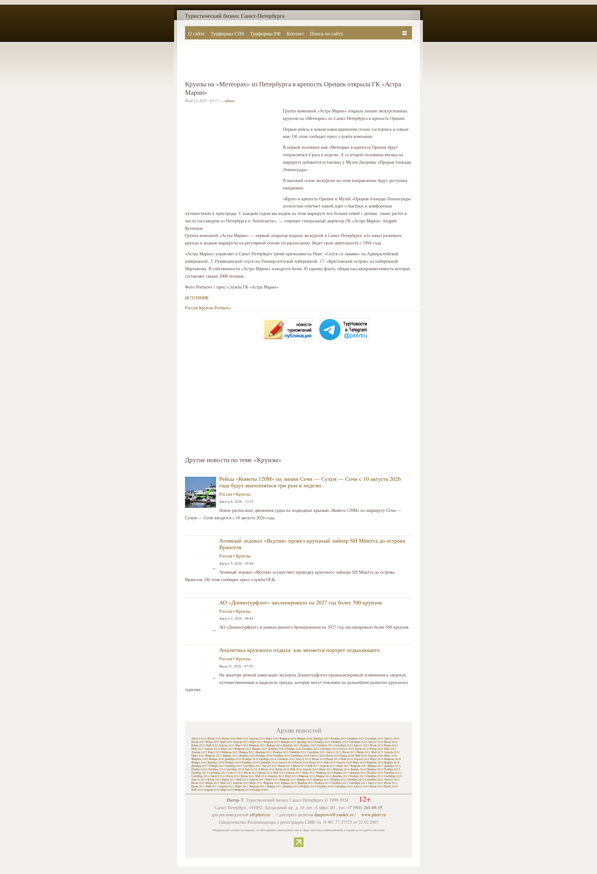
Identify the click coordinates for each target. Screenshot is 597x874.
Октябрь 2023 (325, 745)
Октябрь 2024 (339, 742)
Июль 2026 (214, 738)
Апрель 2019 (361, 759)
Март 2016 (325, 769)
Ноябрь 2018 (233, 762)
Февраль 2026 (288, 738)
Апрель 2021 (392, 752)
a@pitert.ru (260, 814)
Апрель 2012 (241, 783)
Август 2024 (375, 742)
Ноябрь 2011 (322, 783)
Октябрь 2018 (250, 762)
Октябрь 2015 (199, 773)
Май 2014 (261, 776)
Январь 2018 (392, 762)
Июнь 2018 (316, 762)
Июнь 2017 (300, 766)
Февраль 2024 (257, 745)
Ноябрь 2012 (339, 779)
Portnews (223, 308)
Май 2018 (329, 762)
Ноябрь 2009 (260, 790)
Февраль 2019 (392, 759)
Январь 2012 (288, 783)
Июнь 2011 (198, 786)
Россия (191, 308)
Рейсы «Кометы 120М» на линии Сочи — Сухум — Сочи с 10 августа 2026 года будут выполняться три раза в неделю (310, 482)
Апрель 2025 (241, 742)
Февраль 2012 (271, 783)
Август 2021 (334, 752)
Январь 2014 (323, 776)
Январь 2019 (199, 762)
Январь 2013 (304, 779)
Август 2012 (392, 779)
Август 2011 (375, 783)
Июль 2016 (268, 769)
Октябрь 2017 (234, 766)
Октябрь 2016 (216, 769)
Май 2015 (279, 773)
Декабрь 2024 (305, 742)
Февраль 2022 (230, 752)
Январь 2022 (247, 752)
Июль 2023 (376, 745)
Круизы (206, 308)
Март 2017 (343, 766)
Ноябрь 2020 (264, 756)
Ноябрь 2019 (250, 759)
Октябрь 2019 (267, 759)
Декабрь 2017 (199, 766)
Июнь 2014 (248, 776)
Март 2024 (241, 745)
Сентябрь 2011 (358, 783)
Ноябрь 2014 (375, 773)
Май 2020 (361, 756)
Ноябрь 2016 (199, 769)
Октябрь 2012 (355, 779)
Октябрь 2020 (281, 756)
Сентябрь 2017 (252, 766)
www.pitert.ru (373, 814)
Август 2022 (346, 749)
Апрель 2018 (344, 762)
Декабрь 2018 (215, 762)
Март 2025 (256, 742)
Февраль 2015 (324, 773)
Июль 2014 (233, 776)
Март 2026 (272, 738)
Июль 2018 (301, 762)
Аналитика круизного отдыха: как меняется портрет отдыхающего (299, 649)
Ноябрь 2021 (281, 752)
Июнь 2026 (229, 738)
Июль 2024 (391, 742)
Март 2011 (241, 786)
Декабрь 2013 (340, 776)
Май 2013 (242, 779)
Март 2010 (227, 790)
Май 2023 (197, 749)
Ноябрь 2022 (293, 749)
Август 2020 (317, 756)
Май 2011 (212, 786)
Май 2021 (377, 752)
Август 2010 (361, 786)
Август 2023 (361, 745)
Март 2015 (309, 773)
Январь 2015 (341, 773)
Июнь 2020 (347, 756)
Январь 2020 (216, 759)
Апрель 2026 (257, 738)
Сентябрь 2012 (374, 779)
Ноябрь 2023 (308, 745)
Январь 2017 (375, 766)
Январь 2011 (274, 786)
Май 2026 (242, 738)
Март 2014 (291, 776)
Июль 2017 (285, 766)
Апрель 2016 (310, 769)
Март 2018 (359, 762)
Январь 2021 (230, 756)
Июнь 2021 (364, 752)
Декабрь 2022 (276, 749)
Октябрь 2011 (339, 783)
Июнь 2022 (376, 749)
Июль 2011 (391, 783)
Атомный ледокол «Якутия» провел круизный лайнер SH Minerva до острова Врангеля (312, 544)
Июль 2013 (214, 779)
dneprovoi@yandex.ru (334, 814)
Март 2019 (376, 759)
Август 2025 (392, 738)
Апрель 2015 (294, 773)
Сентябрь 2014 (200, 776)
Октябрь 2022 (310, 749)
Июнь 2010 (391, 786)
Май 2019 (347, 759)
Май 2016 (296, 769)
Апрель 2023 (212, 749)
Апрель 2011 (226, 786)
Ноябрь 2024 (322, 742)
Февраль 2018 (375, 762)
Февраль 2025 (271, 742)
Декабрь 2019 (233, 759)
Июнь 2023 (391, 745)
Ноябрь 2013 (357, 776)
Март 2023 (227, 749)
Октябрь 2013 (374, 776)
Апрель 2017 (328, 766)
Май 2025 (226, 742)
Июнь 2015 (265, 773)
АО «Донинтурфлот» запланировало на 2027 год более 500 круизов (300, 602)
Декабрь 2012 (321, 779)
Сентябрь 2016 (235, 769)
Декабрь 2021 (263, 752)
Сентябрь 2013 (393, 776)
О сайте (196, 33)
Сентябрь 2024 (358, 742)
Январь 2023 (259, 749)
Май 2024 (212, 745)
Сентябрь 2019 (286, 759)
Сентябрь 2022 (329, 749)
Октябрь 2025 (355, 738)
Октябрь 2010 (325, 786)
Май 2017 (313, 766)
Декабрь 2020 (247, 756)
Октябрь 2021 (298, 752)
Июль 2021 (349, 752)
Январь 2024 (274, 745)
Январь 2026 (304, 738)
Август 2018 (286, 762)
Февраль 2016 (341, 769)
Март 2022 (214, 752)
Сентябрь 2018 (268, 762)
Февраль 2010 (242, 790)
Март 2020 (390, 756)
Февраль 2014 (306, 776)
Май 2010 (197, 790)
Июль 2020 (333, 756)
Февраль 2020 (199, 759)
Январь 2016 (358, 769)
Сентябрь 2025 (374, 738)
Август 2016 (252, 769)
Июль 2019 (319, 759)
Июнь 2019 (333, 759)
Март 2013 (272, 779)
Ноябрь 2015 (392, 769)
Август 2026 (199, 738)
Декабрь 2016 (392, 766)
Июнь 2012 (213, 783)
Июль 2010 (376, 786)
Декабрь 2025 (321, 738)
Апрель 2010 (212, 790)
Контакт (295, 33)
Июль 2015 (251, 773)
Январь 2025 (288, 742)
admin (229, 100)
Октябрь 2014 (392, 773)
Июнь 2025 (213, 742)
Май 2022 (390, 749)
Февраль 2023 (242, 749)
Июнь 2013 (229, 779)
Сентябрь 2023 (344, 745)
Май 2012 (226, 783)
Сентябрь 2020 (300, 756)
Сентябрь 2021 (316, 752)
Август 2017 (270, 766)
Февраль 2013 (288, 779)
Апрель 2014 (276, 776)
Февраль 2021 (213, 756)
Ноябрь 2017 (217, 766)
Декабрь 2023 (291, 745)
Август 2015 (235, 773)
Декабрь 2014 (358, 773)
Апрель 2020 (375, 756)
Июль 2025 (198, 742)
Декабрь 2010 (291, 786)
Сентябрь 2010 (344, 786)
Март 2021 (198, 756)
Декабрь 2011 (305, 783)
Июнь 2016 (282, 769)
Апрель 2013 (257, 779)
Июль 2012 (198, 783)
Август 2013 (199, 779)
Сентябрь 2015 (218, 773)
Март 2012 (256, 783)
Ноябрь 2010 (308, 786)
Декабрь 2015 (375, 769)
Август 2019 (303, 759)
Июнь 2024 (198, 745)
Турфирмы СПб (227, 33)
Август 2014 (218, 776)
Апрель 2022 (199, 752)
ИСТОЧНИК (197, 298)
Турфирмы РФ (265, 33)
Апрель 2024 (226, 745)
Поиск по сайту (326, 33)
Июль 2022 (362, 749)
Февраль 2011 (257, 786)
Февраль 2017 (358, 766)
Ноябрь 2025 (339, 738)
